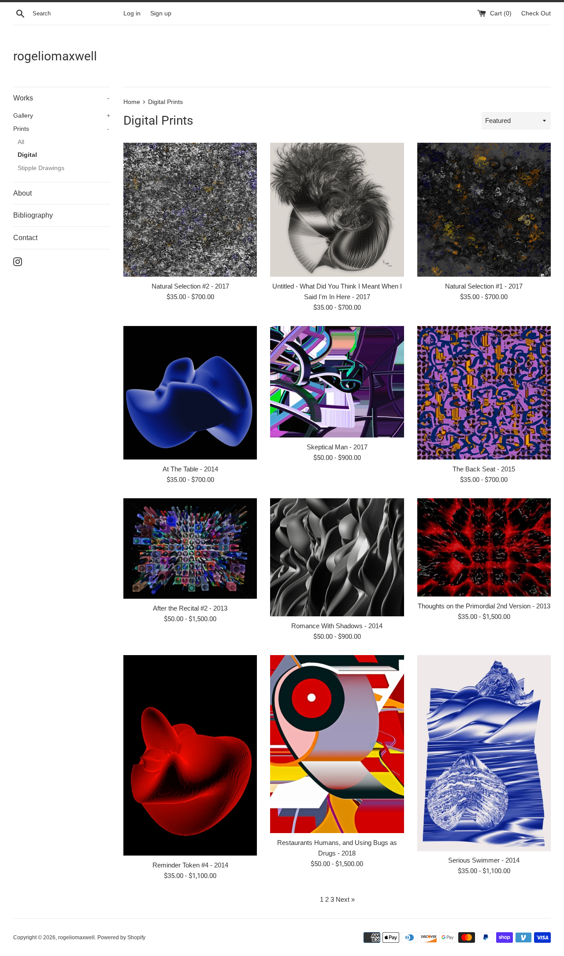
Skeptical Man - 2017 (337, 447)
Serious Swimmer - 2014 (483, 860)
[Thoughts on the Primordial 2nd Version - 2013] (484, 547)
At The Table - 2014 (190, 469)
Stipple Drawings (41, 168)
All (21, 142)
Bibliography (33, 215)
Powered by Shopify (121, 937)
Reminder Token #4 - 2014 (190, 865)
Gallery (61, 115)
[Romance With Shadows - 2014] (337, 557)
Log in (132, 13)
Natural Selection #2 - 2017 (190, 286)
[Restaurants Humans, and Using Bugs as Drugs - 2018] (337, 744)
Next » (345, 899)
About (22, 193)
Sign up (160, 13)
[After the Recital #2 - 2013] (190, 548)
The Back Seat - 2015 (484, 469)
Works (61, 98)
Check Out (536, 13)
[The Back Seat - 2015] (484, 392)
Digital (27, 155)
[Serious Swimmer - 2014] (484, 753)
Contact (25, 237)
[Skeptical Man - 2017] (337, 381)
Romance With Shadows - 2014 (336, 626)
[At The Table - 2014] (190, 392)
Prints (61, 129)
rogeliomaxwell (55, 56)
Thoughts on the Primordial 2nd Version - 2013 (484, 606)
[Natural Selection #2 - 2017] (190, 209)
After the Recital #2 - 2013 (190, 608)
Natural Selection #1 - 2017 (484, 286)
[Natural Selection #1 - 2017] (484, 209)
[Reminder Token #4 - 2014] (190, 755)
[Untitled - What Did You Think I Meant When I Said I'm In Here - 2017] (337, 209)
